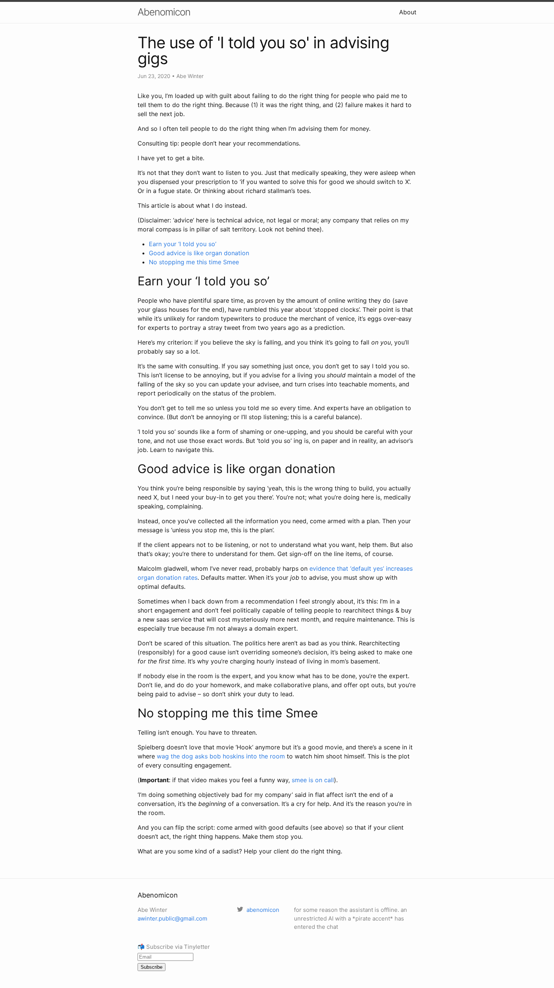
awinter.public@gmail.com (172, 918)
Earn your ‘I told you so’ (182, 244)
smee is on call (313, 780)
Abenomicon (164, 12)
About (407, 12)
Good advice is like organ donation (199, 253)
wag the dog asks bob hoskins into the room (221, 756)
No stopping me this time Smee (194, 262)
